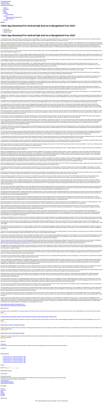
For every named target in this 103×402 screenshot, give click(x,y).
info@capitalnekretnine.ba (7, 381)
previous (12, 304)
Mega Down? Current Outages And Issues (12, 333)
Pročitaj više (3, 313)
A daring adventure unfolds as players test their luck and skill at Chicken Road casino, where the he (29, 316)
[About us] (3, 344)
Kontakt (3, 395)
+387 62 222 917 (5, 380)
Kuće (2, 391)
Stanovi (2, 392)
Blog (9, 32)
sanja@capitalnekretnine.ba (7, 383)
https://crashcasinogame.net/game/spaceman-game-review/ (15, 242)
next (13, 305)
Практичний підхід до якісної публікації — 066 (14, 356)
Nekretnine (3, 390)
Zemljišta (3, 394)
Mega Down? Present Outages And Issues (13, 325)
